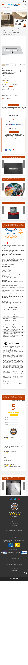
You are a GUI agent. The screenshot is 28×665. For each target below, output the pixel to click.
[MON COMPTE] (23, 1)
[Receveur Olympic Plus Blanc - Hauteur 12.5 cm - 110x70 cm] (13, 490)
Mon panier (14, 537)
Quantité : (11, 128)
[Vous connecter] (25, 1)
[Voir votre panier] (25, 4)
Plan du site (14, 518)
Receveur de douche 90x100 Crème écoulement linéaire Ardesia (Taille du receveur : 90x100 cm (13, 339)
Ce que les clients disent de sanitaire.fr (14, 530)
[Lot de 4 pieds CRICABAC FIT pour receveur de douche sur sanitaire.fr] (13, 214)
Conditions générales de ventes (14, 521)
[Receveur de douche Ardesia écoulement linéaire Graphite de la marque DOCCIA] (13, 169)
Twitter (15, 499)
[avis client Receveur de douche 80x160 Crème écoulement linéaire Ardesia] (4, 82)
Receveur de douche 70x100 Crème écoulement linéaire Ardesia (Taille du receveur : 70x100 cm (13, 327)
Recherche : (7, 7)
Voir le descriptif (13, 115)
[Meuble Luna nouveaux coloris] (14, 19)
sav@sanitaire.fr (14, 570)
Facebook (11, 499)
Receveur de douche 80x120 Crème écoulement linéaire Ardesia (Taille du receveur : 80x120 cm (13, 336)
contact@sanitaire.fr (14, 568)
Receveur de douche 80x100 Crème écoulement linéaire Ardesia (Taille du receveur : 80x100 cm (13, 330)
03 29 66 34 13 (19, 0)
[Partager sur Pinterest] (14, 150)
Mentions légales (14, 523)
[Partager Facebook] (6, 150)
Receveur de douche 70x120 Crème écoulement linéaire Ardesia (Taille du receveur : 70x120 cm (13, 333)
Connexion (14, 535)
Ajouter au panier (13, 105)
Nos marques (14, 528)
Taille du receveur (7, 98)
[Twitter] (10, 150)
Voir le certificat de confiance (18, 400)
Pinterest (19, 499)
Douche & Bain (14, 525)
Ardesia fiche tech (11, 242)
